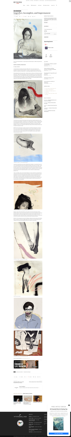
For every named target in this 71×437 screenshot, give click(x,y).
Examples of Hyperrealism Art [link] (49, 89)
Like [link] (46, 54)
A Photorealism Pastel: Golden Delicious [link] (35, 381)
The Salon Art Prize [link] (46, 5)
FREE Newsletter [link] (33, 5)
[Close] (69, 405)
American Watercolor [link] (36, 0)
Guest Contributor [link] (16, 14)
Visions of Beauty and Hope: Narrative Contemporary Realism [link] (27, 403)
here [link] (38, 387)
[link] (70, 1)
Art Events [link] (39, 5)
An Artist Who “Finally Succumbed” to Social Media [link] (17, 403)
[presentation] (50, 33)
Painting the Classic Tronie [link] (37, 402)
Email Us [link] (45, 421)
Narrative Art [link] (47, 92)
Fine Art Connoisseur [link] (41, 0)
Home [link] (24, 5)
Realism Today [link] (46, 70)
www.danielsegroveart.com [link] (26, 358)
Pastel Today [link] (31, 0)
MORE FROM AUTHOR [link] (27, 393)
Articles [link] (28, 5)
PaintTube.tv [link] (31, 431)
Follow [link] (51, 54)
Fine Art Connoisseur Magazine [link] (33, 429)
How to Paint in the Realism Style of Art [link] (50, 88)
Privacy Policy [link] (45, 423)
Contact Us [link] (53, 5)
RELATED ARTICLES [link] (18, 393)
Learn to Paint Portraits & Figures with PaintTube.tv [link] (50, 0)
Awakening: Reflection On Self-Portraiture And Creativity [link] (19, 382)
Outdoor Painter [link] (28, 0)
